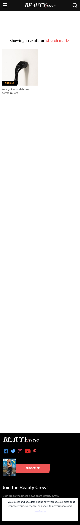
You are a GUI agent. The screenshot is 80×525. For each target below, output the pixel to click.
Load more (40, 511)
